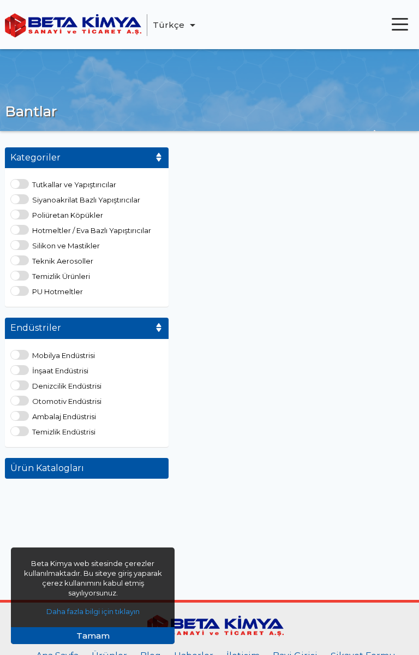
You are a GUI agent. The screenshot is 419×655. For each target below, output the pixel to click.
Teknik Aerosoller (62, 261)
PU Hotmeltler (57, 292)
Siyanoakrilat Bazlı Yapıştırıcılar (86, 200)
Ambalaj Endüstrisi (64, 417)
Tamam (93, 635)
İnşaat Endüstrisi (60, 371)
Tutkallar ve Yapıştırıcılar (74, 185)
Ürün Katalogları (47, 468)
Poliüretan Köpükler (67, 215)
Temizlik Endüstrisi (63, 432)
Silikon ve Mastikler (66, 246)
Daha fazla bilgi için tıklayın (93, 611)
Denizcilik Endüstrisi (66, 386)
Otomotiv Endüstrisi (66, 401)
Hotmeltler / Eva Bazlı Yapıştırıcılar (91, 231)
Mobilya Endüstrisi (63, 356)
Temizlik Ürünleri (61, 276)
